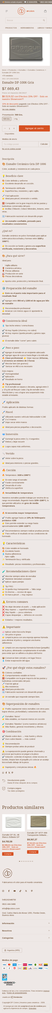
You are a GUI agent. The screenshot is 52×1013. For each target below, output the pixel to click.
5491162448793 (9, 899)
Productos (11, 28)
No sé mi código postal (11, 149)
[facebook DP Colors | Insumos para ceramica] (9, 891)
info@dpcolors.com (11, 908)
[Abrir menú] (6, 11)
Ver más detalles (8, 109)
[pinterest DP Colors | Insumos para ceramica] (32, 891)
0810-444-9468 (8, 904)
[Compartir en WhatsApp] (3, 773)
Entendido (32, 1008)
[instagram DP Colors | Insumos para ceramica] (3, 891)
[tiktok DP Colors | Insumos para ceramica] (20, 891)
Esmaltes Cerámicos (36, 70)
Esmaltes (22, 70)
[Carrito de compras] (45, 11)
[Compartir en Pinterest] (12, 773)
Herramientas (27, 28)
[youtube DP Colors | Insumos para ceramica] (15, 891)
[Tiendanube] (12, 998)
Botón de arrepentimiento (17, 993)
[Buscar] (44, 20)
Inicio (4, 70)
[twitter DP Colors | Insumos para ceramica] (26, 891)
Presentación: (12, 115)
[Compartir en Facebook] (6, 773)
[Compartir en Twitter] (9, 773)
